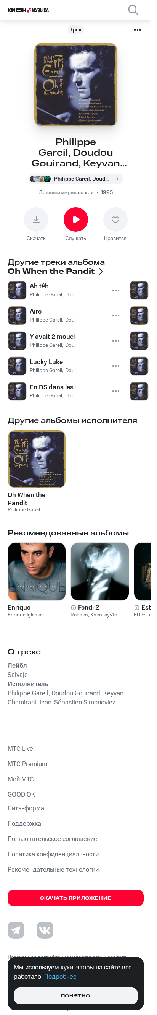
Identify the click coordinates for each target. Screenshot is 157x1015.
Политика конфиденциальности (53, 854)
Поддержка (24, 823)
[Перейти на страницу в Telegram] (16, 930)
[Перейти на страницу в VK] (45, 930)
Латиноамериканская (66, 193)
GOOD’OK (21, 794)
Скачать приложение (75, 898)
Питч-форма (26, 808)
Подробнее (60, 976)
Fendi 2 (88, 608)
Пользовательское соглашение (52, 839)
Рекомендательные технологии (53, 869)
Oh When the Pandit (26, 499)
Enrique (19, 608)
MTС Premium (27, 764)
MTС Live (20, 748)
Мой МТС (21, 779)
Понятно (75, 996)
